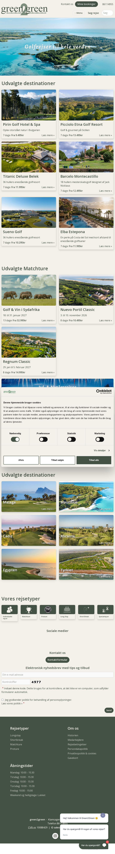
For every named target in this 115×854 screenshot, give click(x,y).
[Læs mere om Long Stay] (67, 609)
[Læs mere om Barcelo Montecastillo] (86, 157)
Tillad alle (94, 460)
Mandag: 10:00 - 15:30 (22, 772)
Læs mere (47, 135)
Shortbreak (16, 740)
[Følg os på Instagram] (60, 639)
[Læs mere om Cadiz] (28, 530)
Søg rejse (93, 13)
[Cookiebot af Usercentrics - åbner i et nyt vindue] (98, 391)
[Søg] (111, 13)
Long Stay (64, 617)
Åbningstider (21, 765)
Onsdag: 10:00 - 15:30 (22, 781)
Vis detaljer (100, 450)
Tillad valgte (57, 460)
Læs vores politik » (11, 703)
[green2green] (25, 9)
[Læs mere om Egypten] (28, 564)
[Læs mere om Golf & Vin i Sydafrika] (28, 290)
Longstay (15, 735)
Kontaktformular (57, 659)
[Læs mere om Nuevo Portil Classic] (86, 290)
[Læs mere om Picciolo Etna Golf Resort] (86, 105)
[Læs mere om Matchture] (29, 609)
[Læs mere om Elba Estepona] (86, 212)
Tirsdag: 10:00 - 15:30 (22, 777)
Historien (73, 735)
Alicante (67, 536)
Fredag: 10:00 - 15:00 (21, 790)
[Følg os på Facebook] (54, 639)
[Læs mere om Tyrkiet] (86, 564)
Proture (44, 617)
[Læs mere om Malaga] (28, 496)
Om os (73, 728)
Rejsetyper (19, 728)
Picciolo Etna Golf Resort (81, 124)
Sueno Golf (12, 231)
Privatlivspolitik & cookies (82, 753)
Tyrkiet (66, 569)
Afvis (21, 460)
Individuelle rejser (7, 618)
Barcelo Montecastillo (79, 176)
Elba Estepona (72, 231)
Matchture (26, 617)
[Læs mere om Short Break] (86, 609)
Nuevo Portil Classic (77, 309)
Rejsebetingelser (77, 744)
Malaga (9, 502)
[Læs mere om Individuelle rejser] (9, 609)
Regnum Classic (16, 361)
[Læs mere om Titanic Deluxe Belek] (28, 157)
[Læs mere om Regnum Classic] (28, 342)
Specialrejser (104, 617)
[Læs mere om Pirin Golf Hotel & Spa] (28, 105)
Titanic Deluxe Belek (21, 176)
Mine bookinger (86, 4)
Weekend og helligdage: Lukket (27, 795)
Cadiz (7, 536)
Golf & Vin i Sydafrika (21, 309)
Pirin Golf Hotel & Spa (21, 124)
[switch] (43, 439)
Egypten (10, 569)
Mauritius (69, 502)
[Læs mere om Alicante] (86, 530)
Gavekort (73, 758)
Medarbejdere (76, 740)
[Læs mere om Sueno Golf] (28, 212)
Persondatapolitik (78, 749)
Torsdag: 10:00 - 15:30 (22, 786)
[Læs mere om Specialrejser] (105, 609)
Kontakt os (67, 4)
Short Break (84, 617)
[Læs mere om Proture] (48, 609)
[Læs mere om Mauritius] (86, 496)
